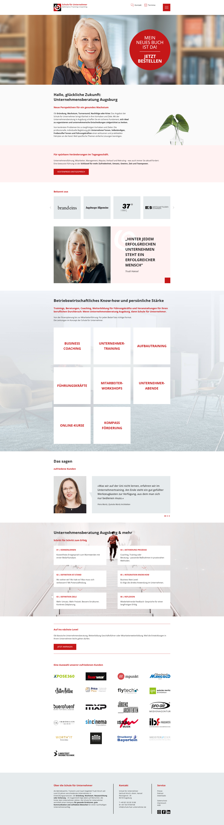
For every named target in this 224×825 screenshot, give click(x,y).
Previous (50, 207)
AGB (159, 805)
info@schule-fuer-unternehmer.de (132, 807)
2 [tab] (167, 516)
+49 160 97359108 (128, 805)
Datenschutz (162, 801)
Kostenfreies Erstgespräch (71, 171)
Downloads (161, 796)
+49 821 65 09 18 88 (128, 802)
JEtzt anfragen (65, 646)
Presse (159, 791)
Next (173, 207)
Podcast (160, 793)
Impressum (161, 803)
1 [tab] (165, 516)
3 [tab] (169, 516)
